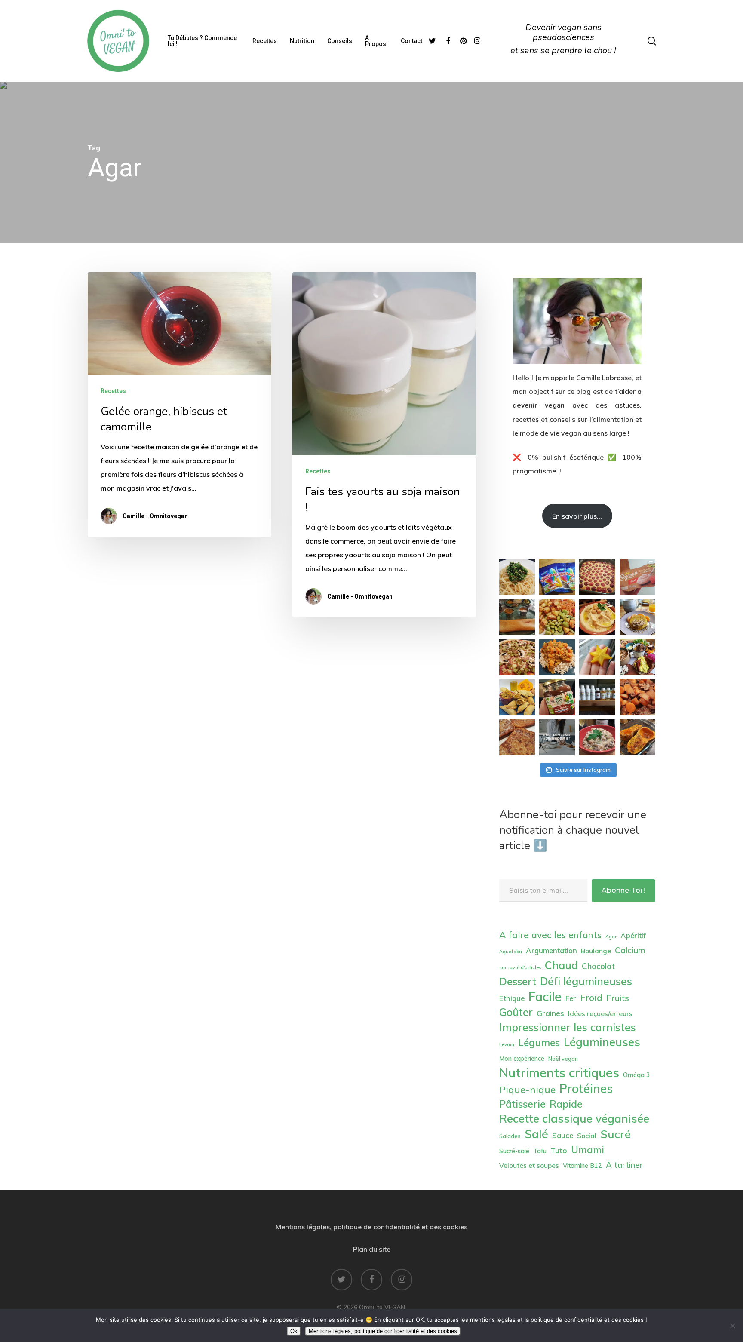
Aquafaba (510, 952)
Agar (611, 937)
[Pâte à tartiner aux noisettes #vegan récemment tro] (557, 697)
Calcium (630, 950)
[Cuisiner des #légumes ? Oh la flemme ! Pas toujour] (637, 737)
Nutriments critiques (559, 1072)
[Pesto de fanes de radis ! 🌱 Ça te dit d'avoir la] (517, 577)
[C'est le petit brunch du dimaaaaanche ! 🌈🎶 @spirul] (637, 617)
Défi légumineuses (586, 981)
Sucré (615, 1134)
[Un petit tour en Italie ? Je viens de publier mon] (597, 737)
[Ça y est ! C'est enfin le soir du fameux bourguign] (637, 697)
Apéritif (633, 935)
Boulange (596, 950)
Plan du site (371, 1249)
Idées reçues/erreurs (600, 1013)
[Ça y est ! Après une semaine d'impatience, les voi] (597, 697)
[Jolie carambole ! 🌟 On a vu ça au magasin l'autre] (597, 657)
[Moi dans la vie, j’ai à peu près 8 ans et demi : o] (517, 737)
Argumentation (551, 950)
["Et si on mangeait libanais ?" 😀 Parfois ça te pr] (597, 617)
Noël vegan (563, 1058)
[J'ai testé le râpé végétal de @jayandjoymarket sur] (517, 657)
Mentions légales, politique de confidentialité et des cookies (371, 1226)
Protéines (586, 1089)
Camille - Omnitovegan (155, 516)
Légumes (539, 1042)
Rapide (566, 1104)
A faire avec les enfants (550, 934)
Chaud (561, 965)
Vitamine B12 (582, 1166)
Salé (536, 1134)
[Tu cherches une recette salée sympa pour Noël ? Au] (517, 697)
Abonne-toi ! (623, 890)
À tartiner (624, 1165)
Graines (550, 1013)
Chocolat (598, 966)
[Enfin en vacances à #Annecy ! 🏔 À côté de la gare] (637, 657)
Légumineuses (602, 1042)
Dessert (517, 981)
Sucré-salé (514, 1151)
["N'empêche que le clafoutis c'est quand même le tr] (597, 577)
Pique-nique (527, 1089)
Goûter (516, 1012)
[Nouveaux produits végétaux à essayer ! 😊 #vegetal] (637, 577)
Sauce (562, 1135)
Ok (294, 1331)
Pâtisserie (522, 1104)
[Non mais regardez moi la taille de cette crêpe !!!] (517, 617)
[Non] (732, 1325)
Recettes (113, 390)
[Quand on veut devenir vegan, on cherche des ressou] (557, 737)
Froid (591, 997)
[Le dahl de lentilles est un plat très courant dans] (557, 657)
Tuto (558, 1150)
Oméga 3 (636, 1075)
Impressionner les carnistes (567, 1027)
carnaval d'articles (520, 967)
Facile (545, 996)
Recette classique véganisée (574, 1119)
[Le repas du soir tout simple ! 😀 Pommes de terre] (557, 617)
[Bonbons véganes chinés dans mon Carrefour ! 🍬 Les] (557, 577)
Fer (570, 998)
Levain (506, 1044)
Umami (587, 1149)
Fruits (617, 997)
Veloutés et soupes (529, 1165)
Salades (510, 1136)
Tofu (540, 1151)
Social (586, 1135)
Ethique (512, 998)
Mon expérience (521, 1059)
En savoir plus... (577, 516)
